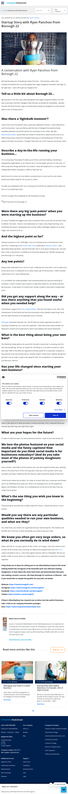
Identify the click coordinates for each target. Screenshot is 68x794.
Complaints (26, 765)
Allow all (55, 415)
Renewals (4, 776)
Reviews (25, 732)
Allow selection (33, 415)
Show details (58, 409)
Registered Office (6, 762)
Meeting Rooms (5, 769)
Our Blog (3, 10)
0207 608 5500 (10, 725)
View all (56, 650)
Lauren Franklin (34, 18)
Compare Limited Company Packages (56, 728)
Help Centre (26, 762)
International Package (51, 732)
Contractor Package (50, 743)
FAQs (24, 773)
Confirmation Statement (8, 765)
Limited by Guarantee (51, 739)
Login (24, 776)
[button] (33, 710)
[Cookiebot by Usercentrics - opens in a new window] (58, 377)
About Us (25, 728)
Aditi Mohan (14, 682)
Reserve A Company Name (53, 747)
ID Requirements (28, 769)
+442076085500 (12, 728)
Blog (24, 736)
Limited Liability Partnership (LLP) (55, 736)
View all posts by (20, 640)
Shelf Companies (50, 750)
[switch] (25, 403)
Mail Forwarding (6, 773)
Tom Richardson (49, 682)
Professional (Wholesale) (52, 754)
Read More (7, 700)
